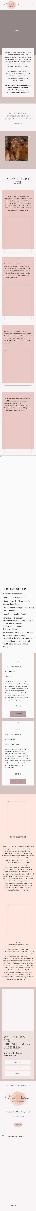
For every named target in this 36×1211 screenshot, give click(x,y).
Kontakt (18, 1125)
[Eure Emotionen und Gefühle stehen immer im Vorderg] (9, 1183)
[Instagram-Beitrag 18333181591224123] (9, 1192)
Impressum (9, 1085)
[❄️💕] (9, 1141)
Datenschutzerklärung (23, 1085)
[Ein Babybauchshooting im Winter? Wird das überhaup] (26, 1158)
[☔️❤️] (26, 1180)
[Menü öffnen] (32, 5)
